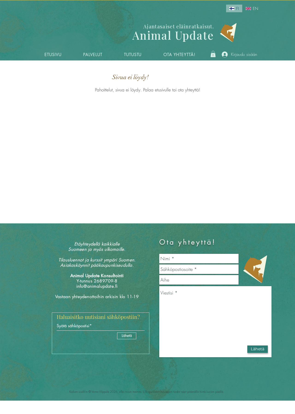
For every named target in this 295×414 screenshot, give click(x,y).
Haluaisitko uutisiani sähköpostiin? (98, 316)
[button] (92, 54)
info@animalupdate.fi (97, 286)
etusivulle (163, 90)
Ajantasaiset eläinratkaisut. (178, 26)
